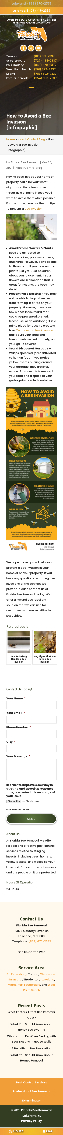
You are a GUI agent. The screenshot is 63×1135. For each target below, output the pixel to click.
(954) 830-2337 (45, 78)
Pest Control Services (31, 1082)
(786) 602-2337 (45, 74)
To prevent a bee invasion (34, 330)
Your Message (18, 756)
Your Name (16, 698)
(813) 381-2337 (44, 56)
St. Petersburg (17, 974)
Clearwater (48, 974)
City (11, 742)
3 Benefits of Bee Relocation (31, 1048)
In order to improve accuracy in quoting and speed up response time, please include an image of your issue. (30, 790)
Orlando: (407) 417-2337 (31, 11)
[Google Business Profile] (38, 48)
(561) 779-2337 (45, 69)
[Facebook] (23, 48)
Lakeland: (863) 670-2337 (31, 3)
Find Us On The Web (32, 952)
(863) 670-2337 (45, 65)
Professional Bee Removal (31, 1091)
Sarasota (15, 979)
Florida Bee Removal (24, 162)
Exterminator (31, 1101)
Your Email (15, 713)
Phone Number (18, 727)
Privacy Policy (31, 1121)
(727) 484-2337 (45, 61)
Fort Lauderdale (29, 985)
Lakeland (47, 979)
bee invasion (33, 209)
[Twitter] (31, 48)
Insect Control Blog (28, 168)
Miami (12, 985)
